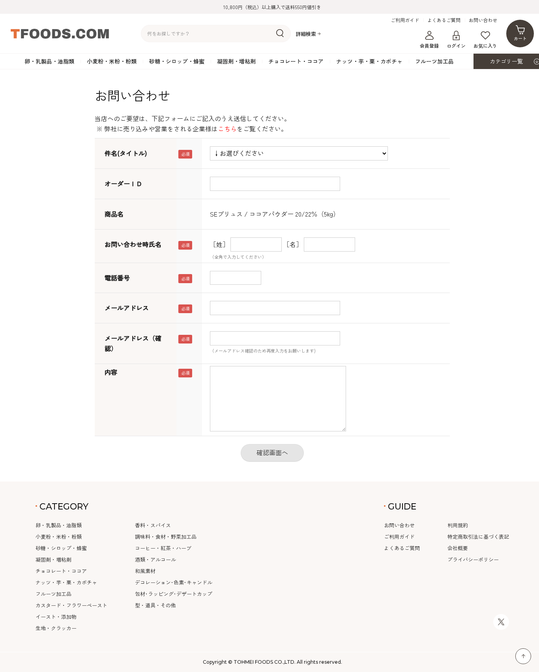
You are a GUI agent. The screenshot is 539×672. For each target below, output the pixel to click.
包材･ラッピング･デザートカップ (173, 593)
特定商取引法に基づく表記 (478, 536)
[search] (280, 33)
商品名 (114, 213)
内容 (111, 372)
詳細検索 (306, 33)
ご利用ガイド (405, 20)
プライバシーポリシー (473, 559)
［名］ (292, 244)
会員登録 (429, 45)
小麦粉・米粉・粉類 (112, 61)
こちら (227, 128)
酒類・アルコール (155, 559)
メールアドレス (127, 307)
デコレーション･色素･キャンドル (173, 582)
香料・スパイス (153, 525)
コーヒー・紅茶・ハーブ (163, 548)
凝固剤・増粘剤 (236, 61)
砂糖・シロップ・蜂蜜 (176, 61)
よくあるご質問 (443, 20)
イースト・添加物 (56, 616)
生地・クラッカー (56, 628)
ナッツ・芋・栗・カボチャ (369, 61)
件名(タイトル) (126, 153)
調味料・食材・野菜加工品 (166, 536)
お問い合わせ (483, 20)
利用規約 (457, 525)
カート (520, 38)
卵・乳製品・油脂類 (49, 61)
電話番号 (117, 277)
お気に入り (485, 45)
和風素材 (145, 571)
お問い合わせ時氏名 (133, 244)
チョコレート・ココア (296, 61)
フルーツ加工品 (434, 61)
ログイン (456, 45)
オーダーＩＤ (123, 183)
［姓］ (219, 244)
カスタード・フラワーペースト (71, 605)
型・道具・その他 (155, 605)
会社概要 (457, 548)
